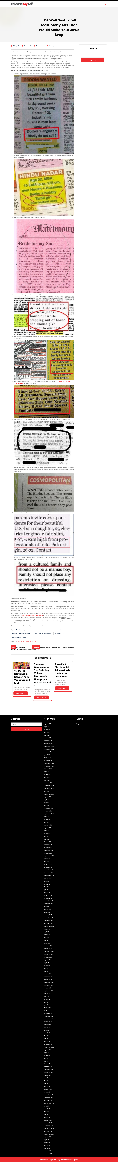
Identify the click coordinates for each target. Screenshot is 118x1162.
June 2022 (47, 802)
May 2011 (46, 1081)
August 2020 (47, 828)
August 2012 (47, 1050)
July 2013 (46, 1030)
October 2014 (48, 988)
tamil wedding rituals (19, 637)
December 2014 (49, 982)
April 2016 (46, 940)
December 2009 (49, 1126)
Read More (20, 693)
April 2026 (47, 735)
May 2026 (46, 732)
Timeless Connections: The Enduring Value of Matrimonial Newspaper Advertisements (42, 675)
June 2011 (46, 1078)
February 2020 (48, 845)
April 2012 (46, 1061)
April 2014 (46, 1005)
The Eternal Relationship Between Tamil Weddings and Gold (21, 677)
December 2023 (49, 763)
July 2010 (46, 1106)
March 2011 (47, 1086)
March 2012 (47, 1064)
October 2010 (48, 1100)
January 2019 (48, 867)
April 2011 (46, 1083)
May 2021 (46, 822)
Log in (78, 724)
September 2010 (49, 1103)
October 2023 (48, 769)
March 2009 (47, 1151)
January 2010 (48, 1123)
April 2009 (47, 1148)
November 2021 (48, 808)
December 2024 (49, 746)
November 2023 (49, 766)
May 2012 (46, 1058)
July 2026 (46, 727)
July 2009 (46, 1140)
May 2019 (46, 861)
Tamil (35, 641)
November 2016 (48, 920)
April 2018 (46, 890)
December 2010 (48, 1095)
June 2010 (47, 1109)
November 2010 (48, 1098)
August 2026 (47, 724)
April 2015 (46, 971)
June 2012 (47, 1055)
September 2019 (49, 856)
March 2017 (47, 912)
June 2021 (47, 819)
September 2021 (49, 814)
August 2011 (47, 1075)
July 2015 (46, 963)
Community (21, 641)
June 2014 (47, 999)
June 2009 (47, 1142)
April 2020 (47, 839)
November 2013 (48, 1019)
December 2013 (48, 1016)
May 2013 (46, 1036)
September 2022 (49, 794)
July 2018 (46, 881)
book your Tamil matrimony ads (32, 615)
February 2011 (48, 1089)
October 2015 (48, 957)
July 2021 (46, 817)
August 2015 (47, 960)
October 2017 (48, 906)
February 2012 (48, 1067)
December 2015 (49, 951)
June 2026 (47, 729)
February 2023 (48, 783)
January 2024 (48, 760)
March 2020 (47, 842)
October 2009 (48, 1131)
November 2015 (48, 954)
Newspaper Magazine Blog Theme (53, 1160)
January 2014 (48, 1013)
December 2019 (48, 850)
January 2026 (48, 743)
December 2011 (48, 1069)
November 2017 (48, 904)
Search (92, 48)
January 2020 (48, 847)
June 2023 (47, 774)
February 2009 (48, 1154)
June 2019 (47, 859)
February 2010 (48, 1120)
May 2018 (46, 887)
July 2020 (46, 831)
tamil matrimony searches (42, 633)
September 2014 (49, 991)
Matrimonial (29, 641)
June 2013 (47, 1033)
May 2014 (46, 1002)
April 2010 (46, 1114)
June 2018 (47, 884)
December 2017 (48, 901)
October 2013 (48, 1022)
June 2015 (47, 965)
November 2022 (49, 788)
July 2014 (46, 996)
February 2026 (48, 741)
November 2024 (49, 749)
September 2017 (49, 909)
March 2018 (47, 892)
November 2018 (48, 873)
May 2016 (46, 937)
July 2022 (46, 800)
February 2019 (48, 864)
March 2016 (47, 943)
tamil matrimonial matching (21, 633)
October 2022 (48, 791)
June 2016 (47, 935)
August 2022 (47, 797)
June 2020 (47, 833)
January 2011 (47, 1092)
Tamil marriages (21, 630)
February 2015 (48, 977)
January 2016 (48, 949)
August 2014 (47, 994)
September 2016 (49, 926)
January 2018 (48, 898)
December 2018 (48, 870)
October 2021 (48, 811)
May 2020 (46, 836)
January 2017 (48, 915)
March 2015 (47, 974)
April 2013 (46, 1038)
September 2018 (49, 875)
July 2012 (46, 1053)
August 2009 (48, 1137)
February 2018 (48, 895)
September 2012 (49, 1047)
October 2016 (48, 923)
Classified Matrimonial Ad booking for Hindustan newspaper (63, 670)
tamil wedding (59, 633)
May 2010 (46, 1112)
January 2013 (48, 1044)
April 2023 (47, 780)
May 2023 (46, 777)
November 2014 (48, 985)
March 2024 (47, 757)
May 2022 (46, 805)
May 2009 (47, 1145)
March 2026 (47, 738)
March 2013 (47, 1041)
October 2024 (48, 752)
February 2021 (48, 825)
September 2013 (49, 1024)
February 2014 (48, 1010)
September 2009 (49, 1134)
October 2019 (48, 853)
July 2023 (46, 772)
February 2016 (48, 946)
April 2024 (47, 755)
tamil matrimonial (35, 630)
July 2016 (46, 932)
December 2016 (48, 918)
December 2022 (49, 786)
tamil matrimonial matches (54, 630)
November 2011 (48, 1072)
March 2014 (47, 1008)
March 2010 (47, 1117)
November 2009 (49, 1128)
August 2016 (47, 929)
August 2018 (47, 878)
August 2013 (47, 1027)
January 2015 (48, 980)
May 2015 (46, 968)
